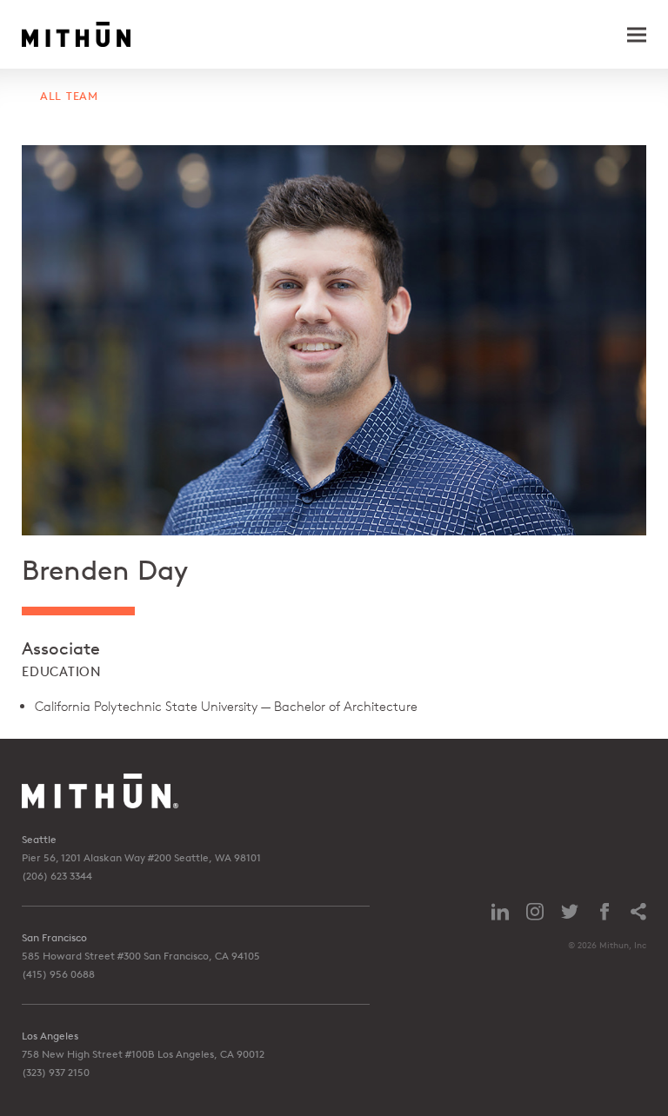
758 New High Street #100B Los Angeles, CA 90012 (143, 1053)
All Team (69, 96)
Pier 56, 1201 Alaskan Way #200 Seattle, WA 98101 (141, 857)
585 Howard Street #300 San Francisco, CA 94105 (141, 955)
